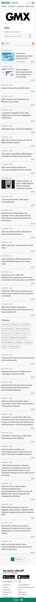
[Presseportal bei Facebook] (13, 582)
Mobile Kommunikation (18, 338)
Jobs (19, 590)
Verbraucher (15, 324)
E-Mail (17, 333)
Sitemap (21, 597)
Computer (25, 324)
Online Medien (7, 342)
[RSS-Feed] (33, 43)
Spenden (28, 342)
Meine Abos (30, 6)
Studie (4, 346)
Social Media (22, 594)
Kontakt (5, 587)
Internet (5, 324)
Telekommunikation (22, 329)
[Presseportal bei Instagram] (19, 581)
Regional (20, 6)
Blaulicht (11, 6)
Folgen (16, 600)
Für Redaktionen (24, 585)
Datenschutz (7, 592)
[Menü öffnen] (33, 3)
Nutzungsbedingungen (26, 587)
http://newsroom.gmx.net (12, 32)
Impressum (6, 585)
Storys (4, 6)
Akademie (6, 590)
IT (29, 333)
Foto (24, 333)
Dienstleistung (7, 329)
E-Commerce (7, 333)
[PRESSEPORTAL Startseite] (10, 3)
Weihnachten (14, 346)
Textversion (22, 592)
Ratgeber (19, 342)
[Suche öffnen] (29, 3)
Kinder (4, 338)
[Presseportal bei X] (16, 582)
